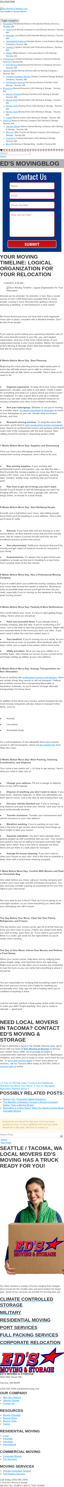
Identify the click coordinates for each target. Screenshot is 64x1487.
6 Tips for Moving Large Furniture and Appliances (27, 1083)
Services (7, 71)
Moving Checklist (13, 94)
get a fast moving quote (20, 1060)
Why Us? (10, 132)
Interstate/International (16, 41)
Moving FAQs (12, 100)
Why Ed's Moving (12, 1397)
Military (9, 53)
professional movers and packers (39, 677)
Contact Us (11, 138)
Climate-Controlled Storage (18, 76)
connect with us (8, 1066)
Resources (8, 88)
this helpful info (47, 745)
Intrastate (10, 35)
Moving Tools (12, 112)
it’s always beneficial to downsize (37, 410)
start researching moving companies (44, 425)
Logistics (10, 47)
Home (4, 1139)
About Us (7, 121)
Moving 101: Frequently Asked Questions (24, 1099)
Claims (9, 118)
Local (8, 30)
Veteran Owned (11, 1400)
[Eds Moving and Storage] (14, 8)
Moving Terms (12, 106)
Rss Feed (6, 1142)
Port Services (12, 65)
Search (3, 156)
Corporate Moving (12, 1456)
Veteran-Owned (13, 126)
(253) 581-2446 (12, 5)
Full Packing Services (15, 82)
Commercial (8, 59)
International (9, 1444)
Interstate (8, 1441)
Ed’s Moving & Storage (36, 1048)
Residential (8, 24)
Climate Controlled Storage (17, 1471)
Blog (8, 144)
